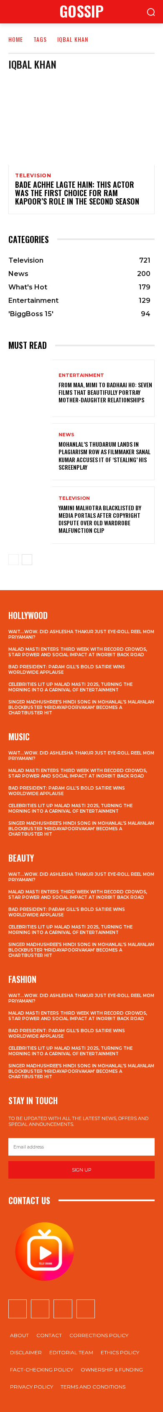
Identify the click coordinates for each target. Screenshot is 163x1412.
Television (33, 175)
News (66, 434)
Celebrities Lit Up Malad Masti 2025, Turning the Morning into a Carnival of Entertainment (70, 687)
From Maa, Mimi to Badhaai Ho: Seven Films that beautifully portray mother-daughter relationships (105, 392)
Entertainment (81, 375)
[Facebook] (17, 1308)
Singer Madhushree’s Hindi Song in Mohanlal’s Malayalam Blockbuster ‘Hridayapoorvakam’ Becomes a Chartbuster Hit (81, 707)
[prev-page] (13, 559)
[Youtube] (85, 1308)
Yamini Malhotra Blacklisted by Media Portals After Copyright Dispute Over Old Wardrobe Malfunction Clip (100, 519)
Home (15, 39)
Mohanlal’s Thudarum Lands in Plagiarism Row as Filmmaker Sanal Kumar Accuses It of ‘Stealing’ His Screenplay (104, 455)
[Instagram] (40, 1308)
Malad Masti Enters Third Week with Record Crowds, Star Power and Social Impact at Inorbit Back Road (77, 652)
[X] (62, 1308)
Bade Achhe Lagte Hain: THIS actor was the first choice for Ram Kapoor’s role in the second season (77, 193)
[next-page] (27, 559)
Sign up (82, 1170)
